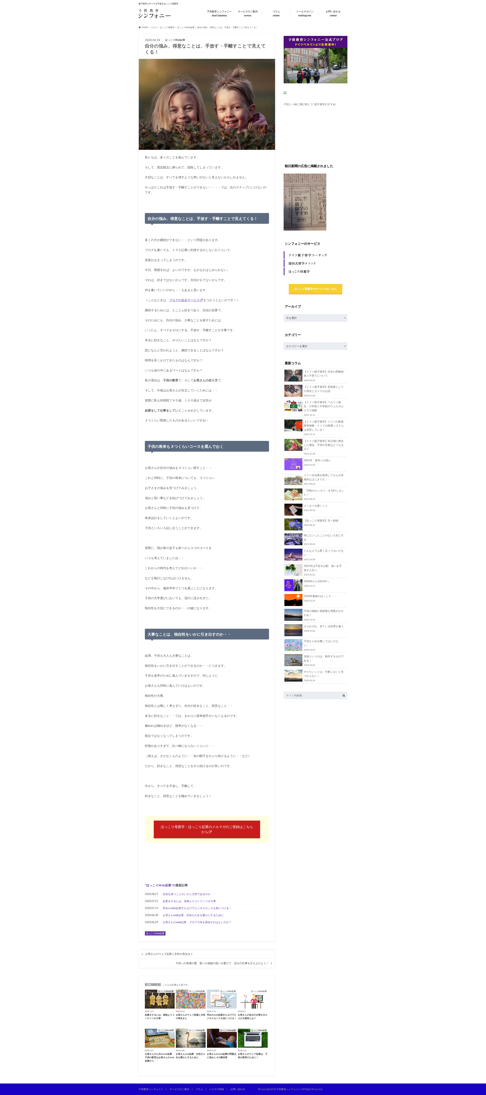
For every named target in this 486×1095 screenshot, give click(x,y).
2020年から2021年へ (316, 583)
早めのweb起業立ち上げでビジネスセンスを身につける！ (197, 908)
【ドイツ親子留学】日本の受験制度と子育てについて (324, 376)
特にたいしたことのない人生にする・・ (324, 539)
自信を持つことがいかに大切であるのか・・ (189, 894)
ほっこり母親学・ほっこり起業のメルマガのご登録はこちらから (207, 829)
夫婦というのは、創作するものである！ (324, 660)
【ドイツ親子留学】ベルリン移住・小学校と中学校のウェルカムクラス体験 (324, 408)
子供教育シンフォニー (219, 13)
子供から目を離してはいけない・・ (321, 645)
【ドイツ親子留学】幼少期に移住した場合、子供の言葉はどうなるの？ (324, 447)
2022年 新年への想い (317, 462)
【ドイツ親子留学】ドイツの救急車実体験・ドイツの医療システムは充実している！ (324, 427)
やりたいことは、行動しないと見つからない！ (324, 676)
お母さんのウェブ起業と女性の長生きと (169, 953)
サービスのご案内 (248, 13)
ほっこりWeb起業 (158, 885)
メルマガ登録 (216, 1089)
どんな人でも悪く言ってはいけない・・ (324, 555)
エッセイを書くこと (316, 507)
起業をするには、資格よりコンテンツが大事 (189, 901)
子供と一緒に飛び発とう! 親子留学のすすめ (310, 104)
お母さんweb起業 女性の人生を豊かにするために (193, 915)
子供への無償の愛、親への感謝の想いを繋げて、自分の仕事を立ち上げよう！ (222, 963)
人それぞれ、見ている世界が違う (324, 628)
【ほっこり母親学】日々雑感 (321, 522)
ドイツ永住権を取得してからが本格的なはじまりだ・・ (324, 479)
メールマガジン (304, 13)
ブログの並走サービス (184, 300)
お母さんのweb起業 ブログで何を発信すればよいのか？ (197, 922)
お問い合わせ (333, 13)
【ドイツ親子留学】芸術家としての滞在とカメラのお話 (324, 391)
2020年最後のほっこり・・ (320, 598)
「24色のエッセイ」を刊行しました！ (324, 494)
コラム (276, 13)
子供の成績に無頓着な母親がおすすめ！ (324, 615)
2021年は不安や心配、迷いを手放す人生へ (323, 570)
